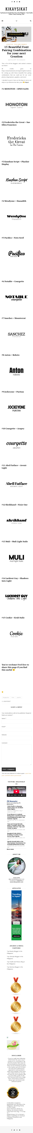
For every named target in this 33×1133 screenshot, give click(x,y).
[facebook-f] (12, 1)
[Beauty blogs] (16, 1006)
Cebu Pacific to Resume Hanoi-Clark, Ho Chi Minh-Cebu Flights (15, 808)
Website (4, 735)
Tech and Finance (20, 44)
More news (10, 849)
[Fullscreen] (24, 795)
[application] (16, 791)
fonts (13, 697)
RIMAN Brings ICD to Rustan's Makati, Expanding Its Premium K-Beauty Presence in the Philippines (16, 1117)
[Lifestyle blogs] (16, 1026)
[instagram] (17, 1)
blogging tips (6, 697)
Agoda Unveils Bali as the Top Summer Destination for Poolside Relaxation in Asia (16, 843)
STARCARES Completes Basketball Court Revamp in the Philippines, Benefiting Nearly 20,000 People (16, 1105)
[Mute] (22, 795)
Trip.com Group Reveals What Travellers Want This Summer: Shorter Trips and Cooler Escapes (16, 826)
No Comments (21, 60)
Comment (4, 743)
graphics (19, 697)
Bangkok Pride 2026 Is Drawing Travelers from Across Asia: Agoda (15, 835)
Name (4, 718)
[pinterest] (19, 1)
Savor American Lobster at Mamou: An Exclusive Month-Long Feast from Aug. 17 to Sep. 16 (16, 1111)
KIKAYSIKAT (17, 9)
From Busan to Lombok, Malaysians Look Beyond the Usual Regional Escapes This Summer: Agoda (16, 816)
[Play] (9, 795)
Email (4, 726)
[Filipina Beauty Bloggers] (16, 986)
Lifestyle (9, 44)
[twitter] (14, 1)
